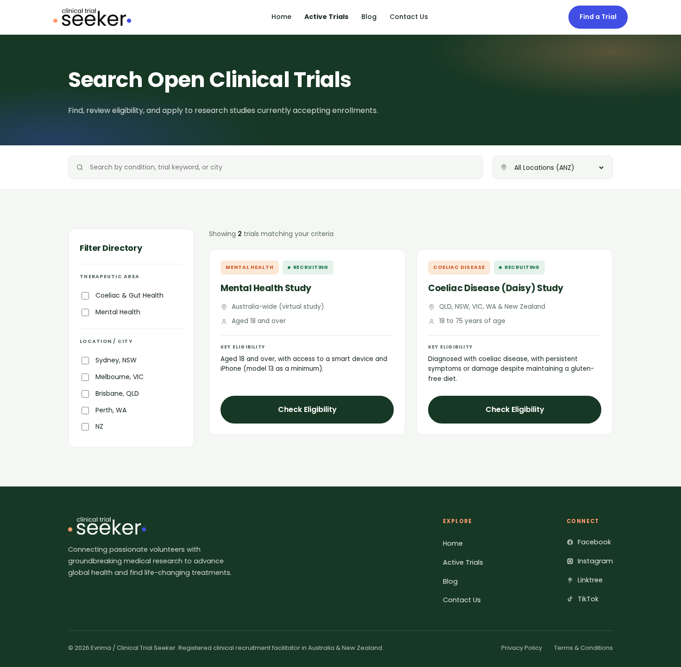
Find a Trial (598, 16)
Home (281, 16)
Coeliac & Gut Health (129, 295)
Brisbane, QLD (117, 393)
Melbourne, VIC (119, 376)
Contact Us (409, 16)
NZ (99, 426)
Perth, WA (110, 410)
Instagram (595, 561)
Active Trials (326, 16)
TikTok (588, 599)
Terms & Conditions (583, 647)
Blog (369, 16)
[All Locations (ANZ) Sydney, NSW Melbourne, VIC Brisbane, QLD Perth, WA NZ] (552, 167)
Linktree (590, 580)
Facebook (594, 542)
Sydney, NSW (116, 360)
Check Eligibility (307, 409)
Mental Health (117, 312)
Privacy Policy (521, 647)
